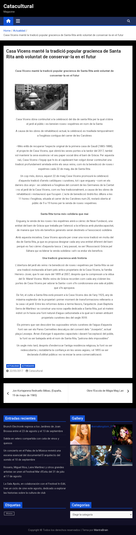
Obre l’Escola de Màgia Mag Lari (105, 390)
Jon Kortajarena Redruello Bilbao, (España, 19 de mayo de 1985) (36, 393)
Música (9, 513)
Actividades (28, 366)
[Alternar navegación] (18, 21)
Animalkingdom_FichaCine (106, 426)
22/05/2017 (16, 370)
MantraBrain (101, 530)
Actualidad (13, 366)
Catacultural (18, 6)
